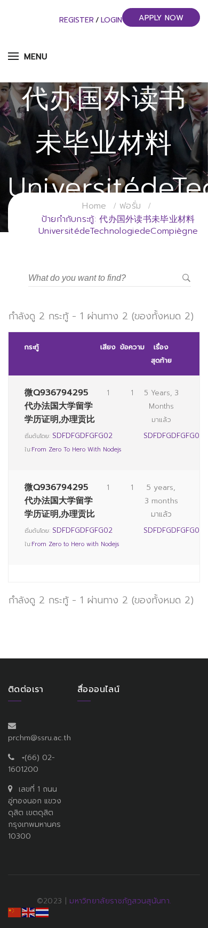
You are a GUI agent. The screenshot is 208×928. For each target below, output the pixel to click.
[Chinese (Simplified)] (15, 911)
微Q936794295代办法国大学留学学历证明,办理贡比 (60, 406)
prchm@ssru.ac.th (39, 737)
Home (94, 206)
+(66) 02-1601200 (31, 763)
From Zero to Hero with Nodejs (76, 449)
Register (76, 20)
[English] (29, 911)
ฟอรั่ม (130, 206)
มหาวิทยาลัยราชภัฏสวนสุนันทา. (120, 901)
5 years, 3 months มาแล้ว (161, 406)
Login (111, 20)
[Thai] (43, 911)
